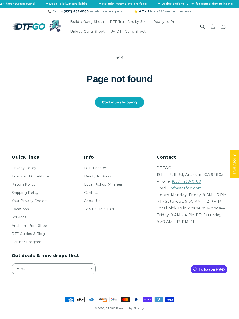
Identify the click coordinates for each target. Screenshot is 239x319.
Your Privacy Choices (30, 201)
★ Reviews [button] (234, 164)
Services (19, 217)
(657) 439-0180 (186, 181)
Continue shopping (119, 102)
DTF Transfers (96, 168)
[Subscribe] (90, 268)
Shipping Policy (25, 193)
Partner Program (27, 242)
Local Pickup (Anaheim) (105, 184)
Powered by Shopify (130, 308)
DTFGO (110, 308)
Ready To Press (97, 176)
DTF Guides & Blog (28, 234)
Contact (91, 193)
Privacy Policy (24, 168)
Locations (20, 209)
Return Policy (24, 184)
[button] (202, 26)
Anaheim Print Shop (29, 225)
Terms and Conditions (31, 176)
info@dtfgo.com (186, 188)
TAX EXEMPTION (99, 209)
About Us (92, 201)
